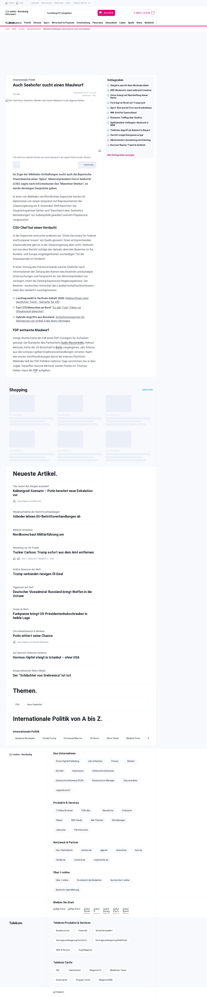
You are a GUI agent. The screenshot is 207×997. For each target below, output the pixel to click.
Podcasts (127, 810)
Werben (131, 761)
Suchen (108, 13)
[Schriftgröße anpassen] (16, 164)
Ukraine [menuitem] (37, 22)
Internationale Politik (34, 29)
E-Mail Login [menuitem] (142, 13)
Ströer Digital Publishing (67, 761)
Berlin (59, 347)
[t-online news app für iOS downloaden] (59, 911)
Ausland (22, 29)
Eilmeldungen (118, 820)
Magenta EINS (106, 980)
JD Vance (94, 738)
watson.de (86, 850)
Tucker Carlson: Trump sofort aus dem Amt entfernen (53, 552)
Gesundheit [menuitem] (111, 22)
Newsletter (108, 810)
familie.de (60, 860)
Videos (59, 820)
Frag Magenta (85, 950)
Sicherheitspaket (104, 930)
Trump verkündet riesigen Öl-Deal (38, 574)
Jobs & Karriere (95, 761)
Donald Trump (49, 738)
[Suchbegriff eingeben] (71, 13)
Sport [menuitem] (46, 22)
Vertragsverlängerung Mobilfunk (111, 940)
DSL (58, 970)
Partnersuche (81, 830)
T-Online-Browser (64, 810)
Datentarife (61, 980)
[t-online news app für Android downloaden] (74, 911)
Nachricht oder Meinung (67, 890)
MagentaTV (95, 970)
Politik (14, 29)
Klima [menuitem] (139, 22)
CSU (17, 704)
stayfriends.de (101, 860)
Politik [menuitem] (27, 22)
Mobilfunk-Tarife (118, 970)
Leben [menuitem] (122, 22)
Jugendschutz (63, 790)
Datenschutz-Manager (103, 780)
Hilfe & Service (63, 950)
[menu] (81, 13)
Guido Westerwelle (72, 342)
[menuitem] (9, 3)
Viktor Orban (113, 738)
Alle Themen (97, 820)
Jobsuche (61, 830)
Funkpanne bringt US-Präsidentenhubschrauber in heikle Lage (50, 616)
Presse (114, 761)
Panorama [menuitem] (98, 22)
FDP (35, 370)
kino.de (138, 850)
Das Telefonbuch (64, 850)
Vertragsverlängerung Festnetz (71, 940)
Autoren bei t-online (120, 880)
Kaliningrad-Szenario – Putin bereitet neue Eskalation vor (53, 493)
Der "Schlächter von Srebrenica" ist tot (42, 675)
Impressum (78, 771)
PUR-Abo (86, 810)
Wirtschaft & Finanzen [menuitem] (63, 22)
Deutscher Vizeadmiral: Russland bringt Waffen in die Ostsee (52, 594)
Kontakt (60, 771)
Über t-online (62, 880)
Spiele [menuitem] (131, 22)
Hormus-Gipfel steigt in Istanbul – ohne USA (46, 657)
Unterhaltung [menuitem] (83, 22)
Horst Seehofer (34, 704)
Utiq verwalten (130, 780)
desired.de (121, 850)
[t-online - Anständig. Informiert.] (25, 755)
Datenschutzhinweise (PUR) (69, 780)
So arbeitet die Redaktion (89, 880)
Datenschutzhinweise (103, 771)
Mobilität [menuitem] (149, 22)
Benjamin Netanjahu (25, 738)
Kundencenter (63, 930)
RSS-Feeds (76, 820)
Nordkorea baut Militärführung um (38, 534)
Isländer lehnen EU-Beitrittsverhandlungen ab (46, 516)
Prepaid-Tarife (83, 980)
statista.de (79, 860)
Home (7, 29)
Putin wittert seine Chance (33, 636)
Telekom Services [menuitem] (80, 3)
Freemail (82, 930)
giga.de (103, 850)
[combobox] (71, 13)
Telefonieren (74, 970)
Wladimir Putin (133, 738)
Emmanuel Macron (73, 738)
